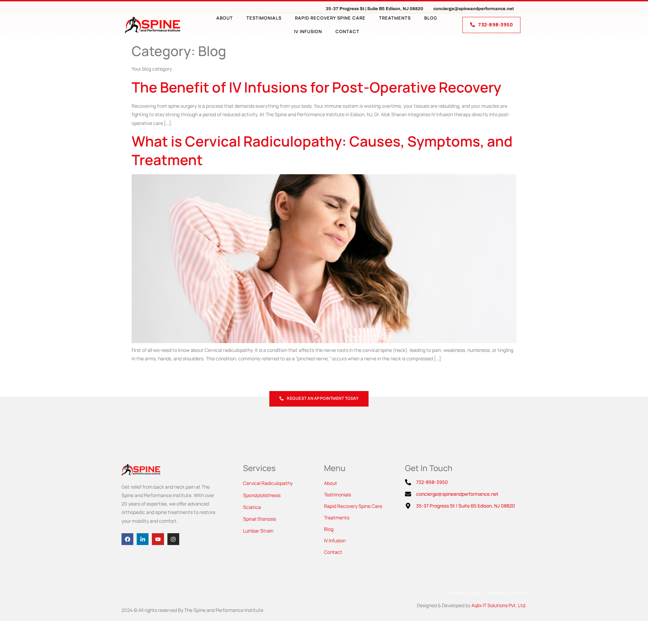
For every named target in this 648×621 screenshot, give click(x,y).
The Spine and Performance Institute (223, 610)
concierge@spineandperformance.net (473, 8)
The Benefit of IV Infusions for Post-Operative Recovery (316, 87)
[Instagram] (173, 539)
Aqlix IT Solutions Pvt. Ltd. (498, 605)
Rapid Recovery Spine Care (330, 18)
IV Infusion (308, 31)
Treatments (395, 18)
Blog (430, 18)
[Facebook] (127, 539)
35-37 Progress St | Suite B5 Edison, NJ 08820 (374, 8)
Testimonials (263, 18)
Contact (347, 31)
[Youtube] (158, 539)
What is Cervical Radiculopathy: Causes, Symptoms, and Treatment (322, 150)
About (224, 18)
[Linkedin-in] (142, 539)
